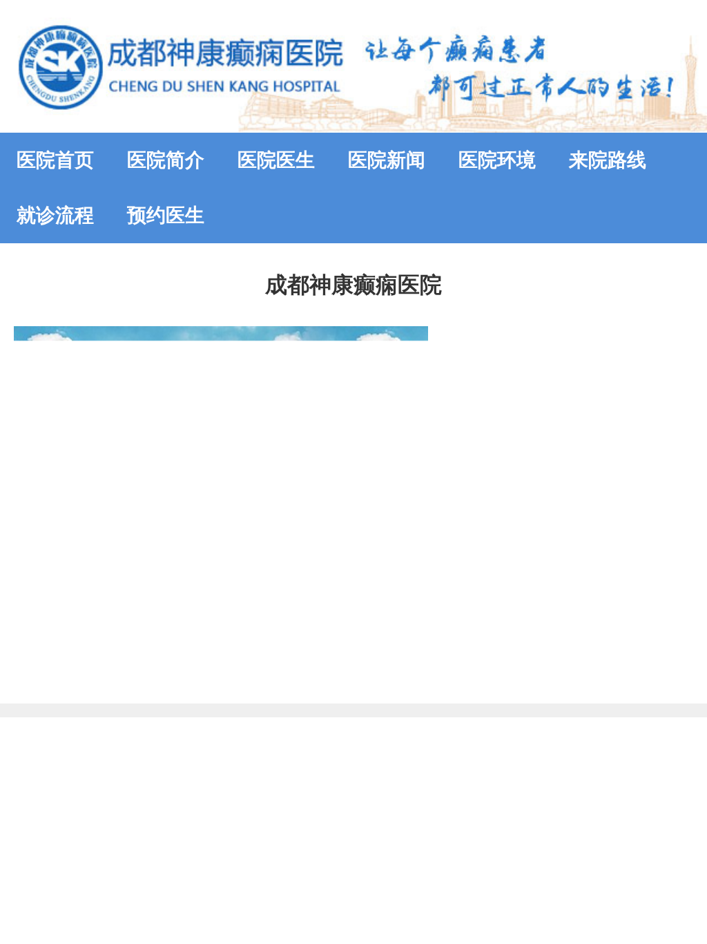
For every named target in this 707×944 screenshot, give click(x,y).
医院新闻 (386, 160)
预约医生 (165, 215)
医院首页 (55, 160)
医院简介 (165, 160)
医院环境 (497, 160)
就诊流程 (55, 215)
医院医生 (276, 160)
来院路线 (607, 160)
